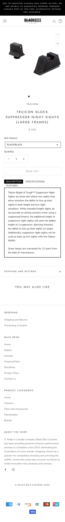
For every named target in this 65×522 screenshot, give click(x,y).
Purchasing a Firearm (15, 325)
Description (14, 181)
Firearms (9, 403)
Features (12, 185)
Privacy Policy (11, 373)
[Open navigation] (5, 21)
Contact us (10, 378)
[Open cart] (60, 21)
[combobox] (33, 145)
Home (7, 344)
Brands (8, 420)
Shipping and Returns (20, 271)
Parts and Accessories (16, 409)
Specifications (35, 181)
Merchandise (11, 414)
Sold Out (32, 171)
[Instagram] (13, 470)
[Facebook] (5, 470)
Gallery (8, 350)
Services (8, 355)
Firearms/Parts (12, 361)
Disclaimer (9, 367)
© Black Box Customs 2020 (32, 484)
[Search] (54, 21)
